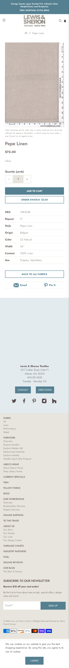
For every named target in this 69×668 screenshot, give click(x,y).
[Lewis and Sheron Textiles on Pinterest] (34, 402)
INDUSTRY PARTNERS (14, 551)
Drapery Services (11, 509)
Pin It (52, 285)
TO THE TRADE (11, 520)
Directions (45, 390)
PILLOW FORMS (11, 488)
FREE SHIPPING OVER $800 (34, 10)
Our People (9, 533)
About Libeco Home (13, 467)
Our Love (7, 536)
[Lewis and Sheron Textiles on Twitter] (14, 402)
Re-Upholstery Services (14, 506)
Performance (9, 428)
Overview (7, 441)
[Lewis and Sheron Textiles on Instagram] (44, 402)
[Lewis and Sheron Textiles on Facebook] (24, 402)
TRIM (6, 482)
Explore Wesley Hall (13, 448)
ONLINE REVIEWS (13, 562)
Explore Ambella (11, 455)
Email (23, 285)
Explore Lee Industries (14, 451)
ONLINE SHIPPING (13, 515)
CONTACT (23, 390)
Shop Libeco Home (12, 471)
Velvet (6, 432)
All (26, 33)
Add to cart (34, 191)
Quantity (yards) (14, 172)
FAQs (6, 557)
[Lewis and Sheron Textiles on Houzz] (54, 402)
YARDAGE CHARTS (13, 545)
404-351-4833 (34, 377)
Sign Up (53, 605)
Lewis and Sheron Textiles (21, 621)
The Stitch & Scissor (12, 571)
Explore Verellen (11, 444)
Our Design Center (12, 540)
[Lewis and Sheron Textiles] (34, 20)
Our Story (8, 529)
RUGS (6, 493)
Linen (5, 425)
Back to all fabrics (34, 274)
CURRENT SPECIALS (14, 477)
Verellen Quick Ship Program (17, 458)
